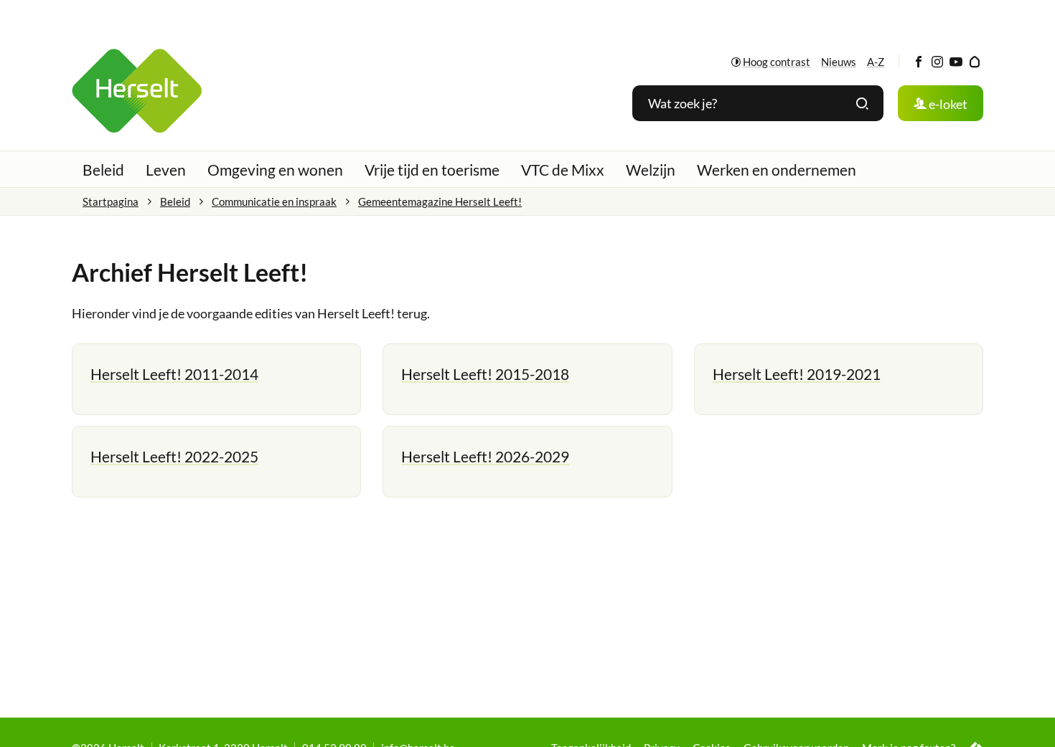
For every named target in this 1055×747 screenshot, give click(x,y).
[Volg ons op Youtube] (956, 62)
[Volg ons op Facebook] (918, 62)
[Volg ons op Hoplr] (974, 62)
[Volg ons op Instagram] (937, 62)
